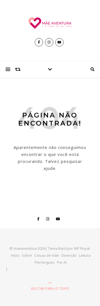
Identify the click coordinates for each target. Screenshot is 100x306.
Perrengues (45, 262)
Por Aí (62, 262)
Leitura (85, 255)
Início (15, 255)
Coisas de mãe (46, 255)
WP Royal (82, 248)
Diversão (69, 255)
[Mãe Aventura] (50, 23)
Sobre (27, 255)
